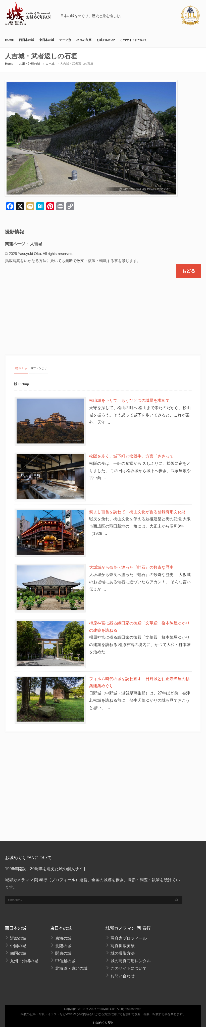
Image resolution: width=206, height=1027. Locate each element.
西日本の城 (26, 40)
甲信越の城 (65, 961)
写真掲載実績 (123, 946)
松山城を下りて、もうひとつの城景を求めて (129, 400)
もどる (188, 270)
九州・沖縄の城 (29, 64)
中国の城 (18, 946)
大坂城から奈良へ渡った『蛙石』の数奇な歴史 (131, 567)
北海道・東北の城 (71, 968)
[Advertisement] (103, 312)
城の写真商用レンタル (131, 961)
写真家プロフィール (129, 938)
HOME (9, 40)
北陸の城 (63, 946)
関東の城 (63, 953)
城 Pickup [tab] (21, 368)
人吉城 (50, 64)
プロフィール (63, 880)
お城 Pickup (105, 40)
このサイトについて (133, 40)
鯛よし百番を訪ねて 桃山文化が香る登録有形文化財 (137, 512)
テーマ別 (65, 40)
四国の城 (18, 953)
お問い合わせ (123, 976)
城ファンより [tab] (38, 368)
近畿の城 (18, 938)
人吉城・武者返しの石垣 (76, 64)
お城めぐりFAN (103, 1022)
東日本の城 (46, 40)
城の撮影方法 (123, 953)
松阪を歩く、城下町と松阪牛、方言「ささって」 (133, 456)
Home (9, 64)
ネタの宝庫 (83, 40)
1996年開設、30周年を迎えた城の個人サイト (46, 869)
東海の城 (63, 938)
